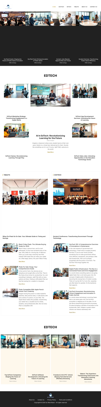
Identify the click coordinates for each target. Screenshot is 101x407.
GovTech (61, 6)
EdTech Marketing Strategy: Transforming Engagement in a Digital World (16, 118)
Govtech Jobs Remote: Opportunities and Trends (63, 60)
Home (54, 6)
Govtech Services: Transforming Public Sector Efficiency (88, 60)
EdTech (69, 6)
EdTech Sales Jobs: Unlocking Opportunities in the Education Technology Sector (84, 158)
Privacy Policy (51, 400)
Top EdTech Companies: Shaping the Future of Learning (13, 376)
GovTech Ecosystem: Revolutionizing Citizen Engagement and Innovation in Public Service (82, 293)
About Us (84, 6)
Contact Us (93, 6)
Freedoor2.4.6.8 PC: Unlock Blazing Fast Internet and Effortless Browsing (63, 376)
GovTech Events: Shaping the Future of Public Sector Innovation (13, 60)
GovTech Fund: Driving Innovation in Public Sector (38, 60)
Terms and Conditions (65, 400)
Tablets (76, 6)
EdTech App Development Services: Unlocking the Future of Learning (84, 118)
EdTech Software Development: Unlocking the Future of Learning (38, 376)
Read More (51, 152)
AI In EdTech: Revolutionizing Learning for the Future (50, 136)
